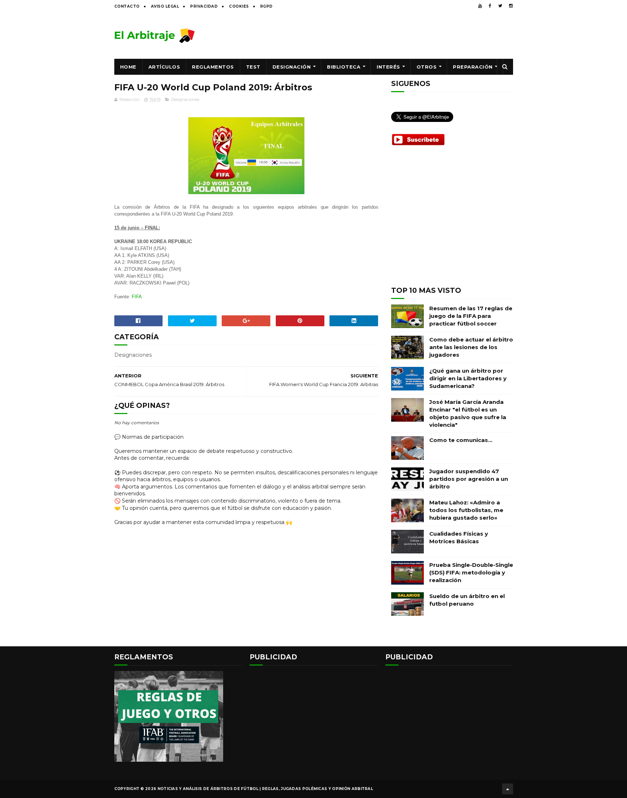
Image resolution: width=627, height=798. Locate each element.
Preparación (473, 67)
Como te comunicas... (460, 440)
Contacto (127, 6)
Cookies (239, 6)
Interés (388, 67)
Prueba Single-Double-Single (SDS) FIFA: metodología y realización (471, 572)
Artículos (164, 67)
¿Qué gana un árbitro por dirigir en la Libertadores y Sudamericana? (468, 378)
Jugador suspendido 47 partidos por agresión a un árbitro (468, 479)
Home (128, 67)
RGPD (266, 6)
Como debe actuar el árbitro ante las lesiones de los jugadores (471, 347)
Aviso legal (165, 6)
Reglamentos (213, 67)
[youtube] (480, 6)
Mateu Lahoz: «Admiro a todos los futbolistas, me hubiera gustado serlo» (466, 510)
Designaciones (185, 99)
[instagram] (511, 6)
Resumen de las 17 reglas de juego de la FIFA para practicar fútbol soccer (470, 316)
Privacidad (204, 6)
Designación (291, 67)
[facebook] (490, 6)
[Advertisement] (381, 35)
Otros (427, 67)
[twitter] (500, 6)
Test (253, 67)
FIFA (137, 296)
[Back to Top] (507, 788)
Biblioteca (343, 67)
